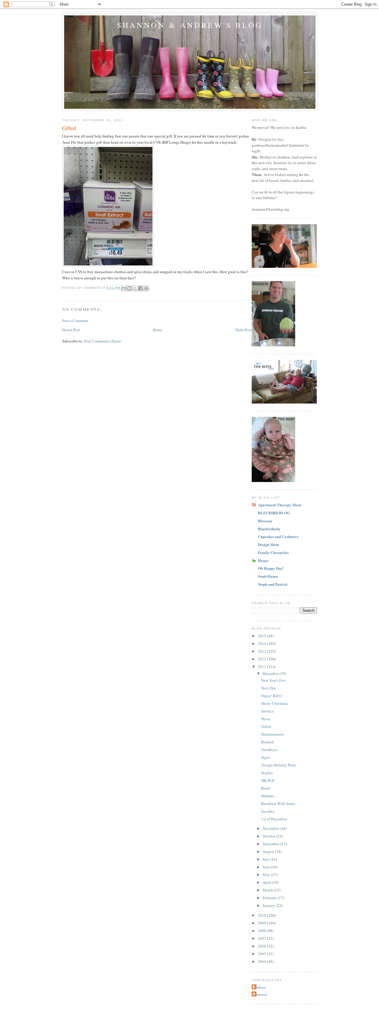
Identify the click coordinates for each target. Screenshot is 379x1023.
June (267, 867)
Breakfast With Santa (278, 803)
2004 (262, 961)
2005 (262, 953)
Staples (267, 772)
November (271, 828)
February (270, 897)
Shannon (260, 994)
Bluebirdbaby (269, 528)
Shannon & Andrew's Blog (190, 25)
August (269, 851)
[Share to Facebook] (141, 288)
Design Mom (268, 544)
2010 (262, 915)
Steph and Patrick (273, 584)
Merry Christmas (274, 703)
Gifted (266, 726)
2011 (262, 666)
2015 (262, 635)
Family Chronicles (273, 552)
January (269, 905)
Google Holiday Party (278, 765)
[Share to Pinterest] (146, 288)
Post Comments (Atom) (102, 341)
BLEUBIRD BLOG (274, 512)
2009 (262, 923)
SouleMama (268, 576)
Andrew (259, 987)
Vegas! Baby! (271, 695)
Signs (265, 757)
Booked (267, 742)
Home (157, 329)
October (269, 836)
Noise (265, 718)
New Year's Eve (273, 680)
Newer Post (71, 329)
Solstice (267, 711)
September (271, 843)
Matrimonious (272, 734)
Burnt (265, 788)
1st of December (274, 819)
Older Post (243, 329)
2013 (262, 651)
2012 (262, 659)
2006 (262, 946)
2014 (262, 643)
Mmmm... (268, 795)
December (271, 673)
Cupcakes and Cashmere (278, 536)
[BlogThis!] (129, 288)
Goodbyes (269, 749)
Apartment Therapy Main (279, 505)
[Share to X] (135, 288)
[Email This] (124, 288)
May (267, 874)
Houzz (263, 560)
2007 (262, 938)
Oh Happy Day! (271, 568)
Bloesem (265, 520)
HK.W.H (267, 780)
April (267, 882)
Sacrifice (268, 811)
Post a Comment (75, 320)
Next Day (268, 688)
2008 (262, 930)
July (266, 859)
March (268, 890)
